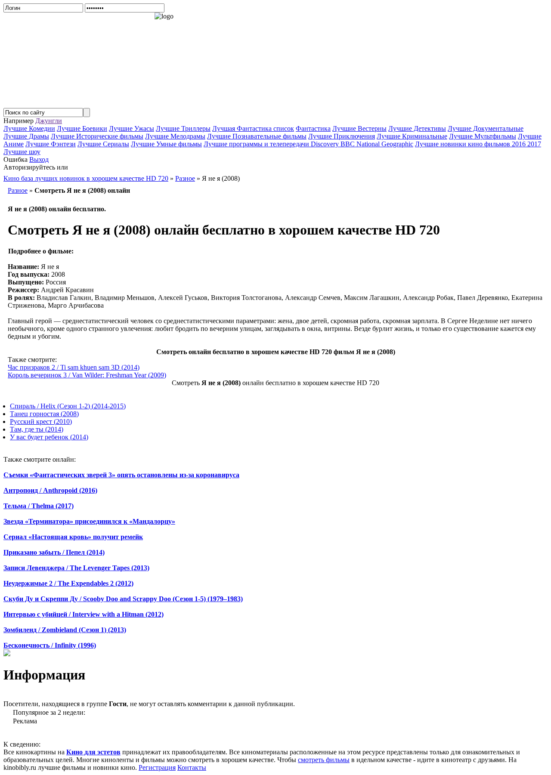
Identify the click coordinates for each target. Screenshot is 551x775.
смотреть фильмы (324, 759)
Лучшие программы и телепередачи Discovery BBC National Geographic (308, 144)
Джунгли (48, 120)
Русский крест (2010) (41, 421)
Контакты (191, 767)
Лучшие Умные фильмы (166, 144)
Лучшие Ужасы (131, 128)
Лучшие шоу (21, 151)
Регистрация (157, 767)
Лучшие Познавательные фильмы (256, 136)
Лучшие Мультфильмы (482, 136)
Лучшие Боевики (82, 128)
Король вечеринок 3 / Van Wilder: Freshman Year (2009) (87, 375)
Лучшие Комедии (29, 128)
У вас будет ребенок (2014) (49, 437)
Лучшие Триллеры (183, 128)
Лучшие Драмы (26, 136)
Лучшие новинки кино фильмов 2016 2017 (478, 144)
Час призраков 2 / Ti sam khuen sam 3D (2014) (73, 367)
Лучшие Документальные (485, 128)
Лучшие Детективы (417, 128)
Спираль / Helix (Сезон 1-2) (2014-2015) (68, 406)
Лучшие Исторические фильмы (97, 136)
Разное (18, 190)
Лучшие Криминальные (412, 136)
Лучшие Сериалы (103, 144)
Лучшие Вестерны (359, 128)
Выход (39, 159)
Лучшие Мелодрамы (175, 136)
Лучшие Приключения (341, 136)
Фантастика (313, 128)
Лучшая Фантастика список (253, 128)
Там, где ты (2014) (36, 429)
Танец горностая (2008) (44, 413)
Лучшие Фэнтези (50, 144)
